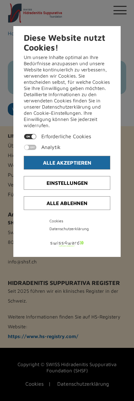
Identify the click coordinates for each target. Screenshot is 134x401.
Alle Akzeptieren (67, 163)
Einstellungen (67, 183)
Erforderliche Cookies (66, 136)
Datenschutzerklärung (69, 228)
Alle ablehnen (67, 203)
